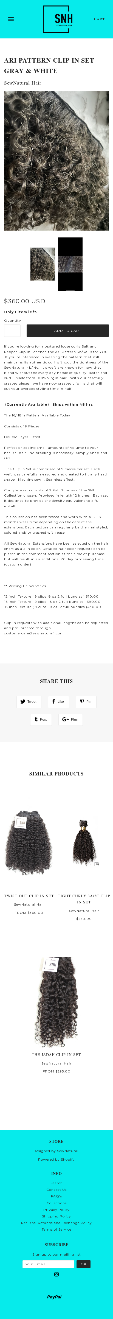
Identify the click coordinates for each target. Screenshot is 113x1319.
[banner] (57, 19)
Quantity (12, 320)
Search (56, 1183)
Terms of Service (56, 1229)
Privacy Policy (56, 1210)
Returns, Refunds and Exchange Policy (56, 1223)
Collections (57, 1203)
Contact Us (56, 1190)
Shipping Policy (56, 1216)
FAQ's (56, 1196)
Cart (99, 19)
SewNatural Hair (22, 82)
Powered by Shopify (56, 1159)
